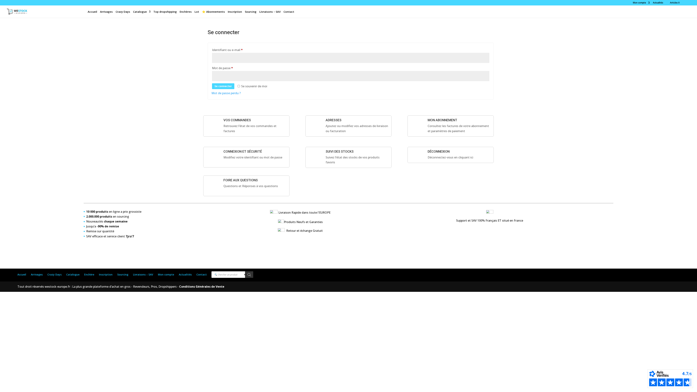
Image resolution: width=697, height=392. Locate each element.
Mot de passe (230, 68)
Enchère (89, 274)
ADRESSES (333, 120)
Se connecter (223, 86)
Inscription (235, 11)
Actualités (658, 3)
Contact (289, 11)
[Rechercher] (249, 274)
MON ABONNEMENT (442, 120)
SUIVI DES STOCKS (340, 151)
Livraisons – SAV (270, 11)
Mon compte (639, 3)
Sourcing (250, 11)
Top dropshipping (165, 11)
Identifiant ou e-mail (235, 50)
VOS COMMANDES (237, 120)
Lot (197, 11)
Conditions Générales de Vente (201, 287)
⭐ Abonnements (213, 11)
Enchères (186, 11)
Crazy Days (123, 11)
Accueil (92, 11)
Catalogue (140, 11)
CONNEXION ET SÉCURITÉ (242, 151)
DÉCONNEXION (439, 151)
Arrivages (106, 11)
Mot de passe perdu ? (226, 93)
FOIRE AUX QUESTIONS (240, 180)
